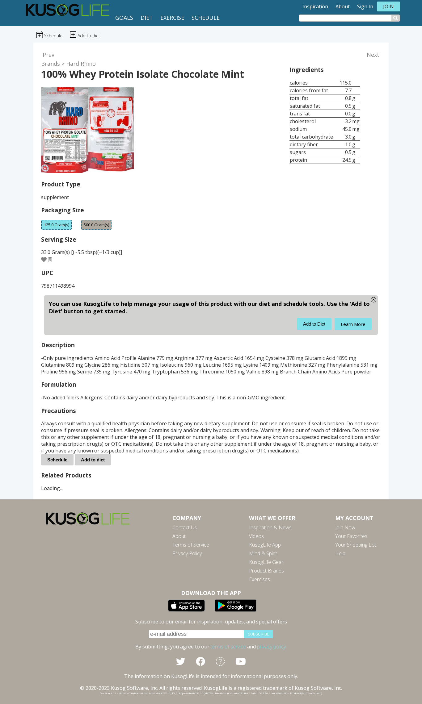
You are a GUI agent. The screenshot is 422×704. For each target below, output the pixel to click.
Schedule (206, 17)
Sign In (365, 6)
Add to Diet (314, 324)
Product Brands (266, 570)
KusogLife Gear (266, 562)
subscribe (258, 634)
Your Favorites (351, 536)
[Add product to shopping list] (50, 259)
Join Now (345, 527)
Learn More (353, 324)
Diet (147, 17)
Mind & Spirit (263, 553)
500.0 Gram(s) (96, 224)
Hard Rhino (81, 63)
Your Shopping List (355, 544)
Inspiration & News (270, 527)
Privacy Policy (187, 553)
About (342, 6)
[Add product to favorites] (44, 259)
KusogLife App (265, 544)
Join (388, 6)
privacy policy (271, 646)
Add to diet (93, 459)
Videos (256, 536)
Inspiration (315, 6)
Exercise (172, 17)
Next (373, 54)
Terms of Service (190, 544)
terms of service (228, 646)
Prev (48, 54)
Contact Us (184, 527)
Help (340, 553)
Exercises (259, 579)
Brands (50, 63)
